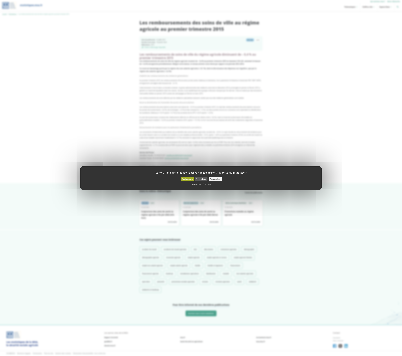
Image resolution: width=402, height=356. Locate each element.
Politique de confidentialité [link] (201, 184)
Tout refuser (201, 179)
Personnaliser (215, 179)
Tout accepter (187, 179)
